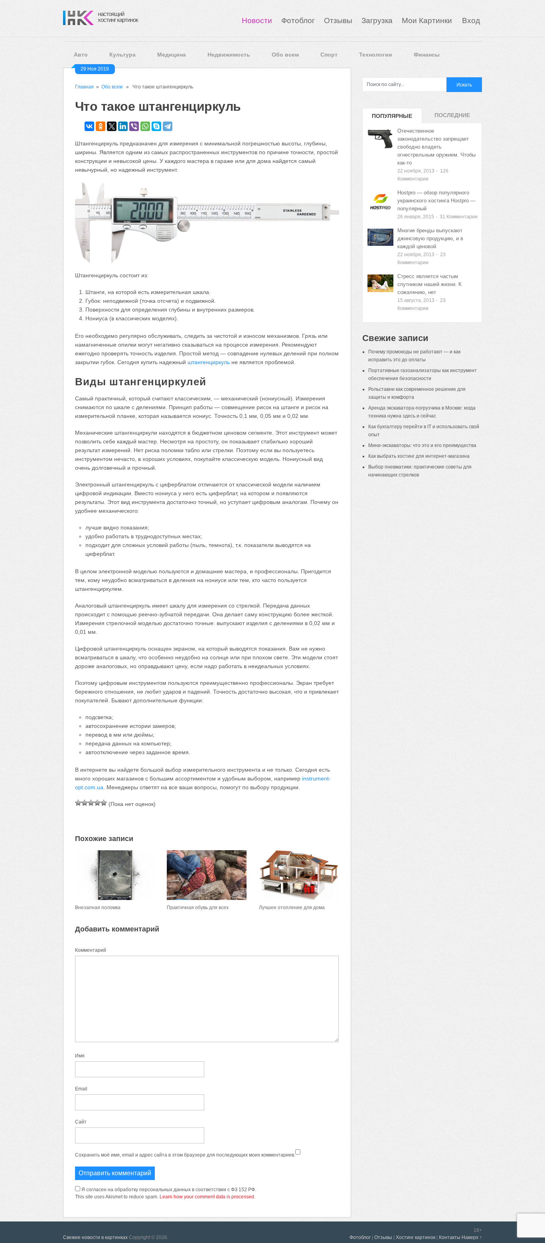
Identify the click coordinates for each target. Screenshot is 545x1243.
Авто (81, 54)
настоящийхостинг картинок (118, 16)
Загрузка (377, 20)
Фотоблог (298, 20)
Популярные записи (392, 118)
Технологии (375, 54)
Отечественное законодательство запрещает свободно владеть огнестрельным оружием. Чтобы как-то (436, 147)
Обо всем (285, 54)
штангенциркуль (209, 362)
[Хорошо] (97, 803)
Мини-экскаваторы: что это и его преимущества (422, 445)
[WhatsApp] (145, 126)
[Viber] (134, 126)
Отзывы (338, 20)
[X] (112, 126)
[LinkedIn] (123, 126)
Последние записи (452, 117)
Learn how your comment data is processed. (207, 1197)
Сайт (81, 1122)
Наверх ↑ (472, 1237)
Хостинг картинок (415, 1237)
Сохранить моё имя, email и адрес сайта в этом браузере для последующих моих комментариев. (185, 1155)
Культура (122, 54)
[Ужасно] (78, 803)
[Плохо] (84, 803)
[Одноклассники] (100, 126)
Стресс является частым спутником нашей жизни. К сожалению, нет (429, 284)
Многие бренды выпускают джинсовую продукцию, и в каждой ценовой (430, 238)
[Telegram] (167, 126)
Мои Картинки (428, 20)
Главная (84, 87)
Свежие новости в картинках (95, 1237)
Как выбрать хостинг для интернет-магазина (419, 456)
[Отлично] (104, 803)
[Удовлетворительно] (91, 803)
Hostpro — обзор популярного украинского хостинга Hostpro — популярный (436, 201)
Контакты (449, 1237)
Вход (471, 20)
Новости (257, 20)
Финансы (427, 54)
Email (81, 1089)
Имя (80, 1056)
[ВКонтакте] (89, 126)
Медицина (171, 54)
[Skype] (156, 126)
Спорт (329, 54)
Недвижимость (228, 54)
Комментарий (90, 950)
